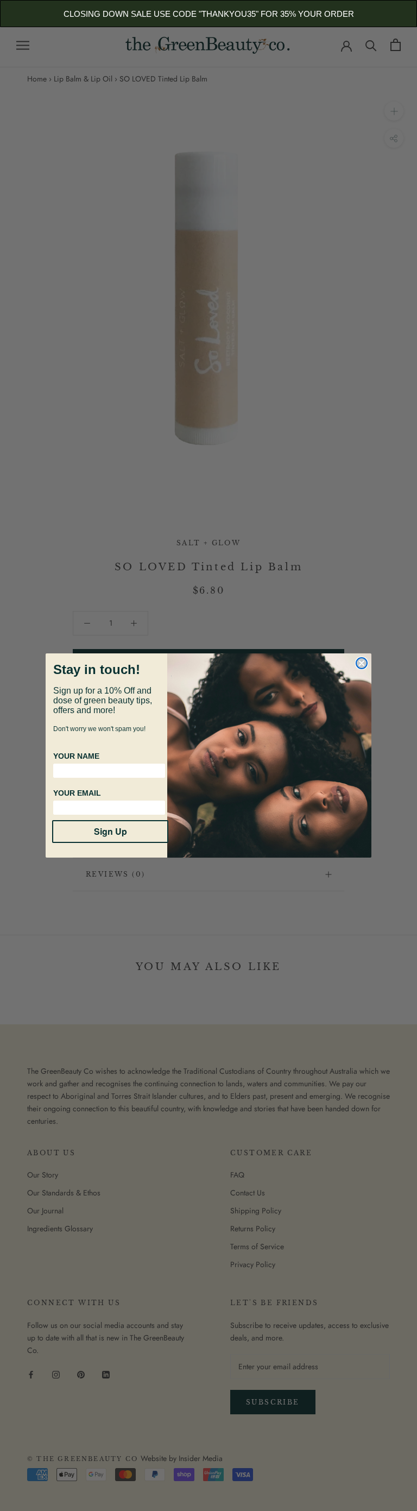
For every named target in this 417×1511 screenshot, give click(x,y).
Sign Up (110, 831)
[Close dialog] (361, 663)
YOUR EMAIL (77, 793)
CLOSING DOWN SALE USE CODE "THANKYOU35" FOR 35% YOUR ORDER (209, 13)
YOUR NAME (76, 756)
